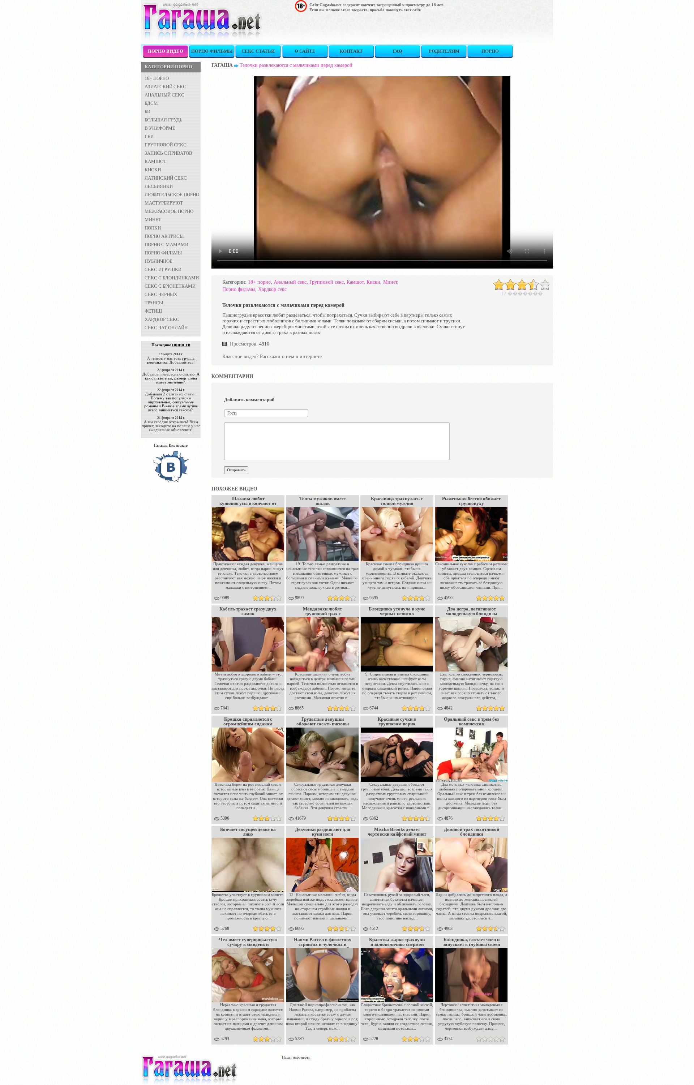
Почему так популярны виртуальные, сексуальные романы (169, 402)
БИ (147, 111)
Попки (153, 228)
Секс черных (161, 294)
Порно (490, 51)
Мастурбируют (164, 203)
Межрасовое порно (169, 211)
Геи (149, 136)
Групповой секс (166, 144)
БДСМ (151, 103)
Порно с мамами (166, 244)
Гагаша (222, 65)
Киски (153, 169)
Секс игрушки (163, 269)
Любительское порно (172, 194)
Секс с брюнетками (170, 286)
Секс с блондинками (172, 277)
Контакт (351, 51)
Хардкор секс (162, 319)
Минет (153, 219)
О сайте (305, 51)
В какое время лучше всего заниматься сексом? (173, 408)
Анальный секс (164, 95)
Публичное (158, 261)
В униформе (160, 128)
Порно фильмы (212, 51)
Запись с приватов (168, 153)
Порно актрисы (164, 236)
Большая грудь (163, 120)
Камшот (155, 161)
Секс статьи (258, 51)
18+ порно (157, 78)
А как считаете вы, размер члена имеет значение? (172, 378)
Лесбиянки (159, 186)
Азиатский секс (165, 86)
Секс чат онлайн (166, 327)
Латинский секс (166, 178)
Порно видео (165, 51)
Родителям (444, 51)
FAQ (397, 51)
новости (181, 344)
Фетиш (153, 311)
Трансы (154, 302)
